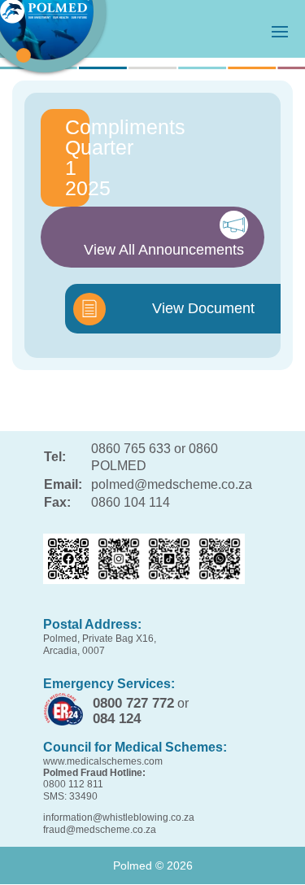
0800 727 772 (133, 703)
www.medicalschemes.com (103, 761)
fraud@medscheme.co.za (99, 829)
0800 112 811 (73, 784)
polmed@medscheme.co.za (171, 484)
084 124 (117, 718)
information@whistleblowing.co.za (118, 817)
